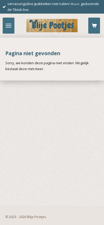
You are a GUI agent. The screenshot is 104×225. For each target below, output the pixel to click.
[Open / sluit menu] (8, 26)
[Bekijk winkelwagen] (94, 26)
